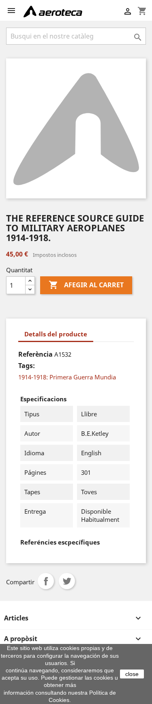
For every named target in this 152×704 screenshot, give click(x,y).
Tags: (26, 366)
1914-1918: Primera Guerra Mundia (67, 377)
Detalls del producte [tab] (55, 334)
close (132, 674)
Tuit (67, 581)
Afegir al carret (86, 285)
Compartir (46, 581)
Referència (35, 354)
